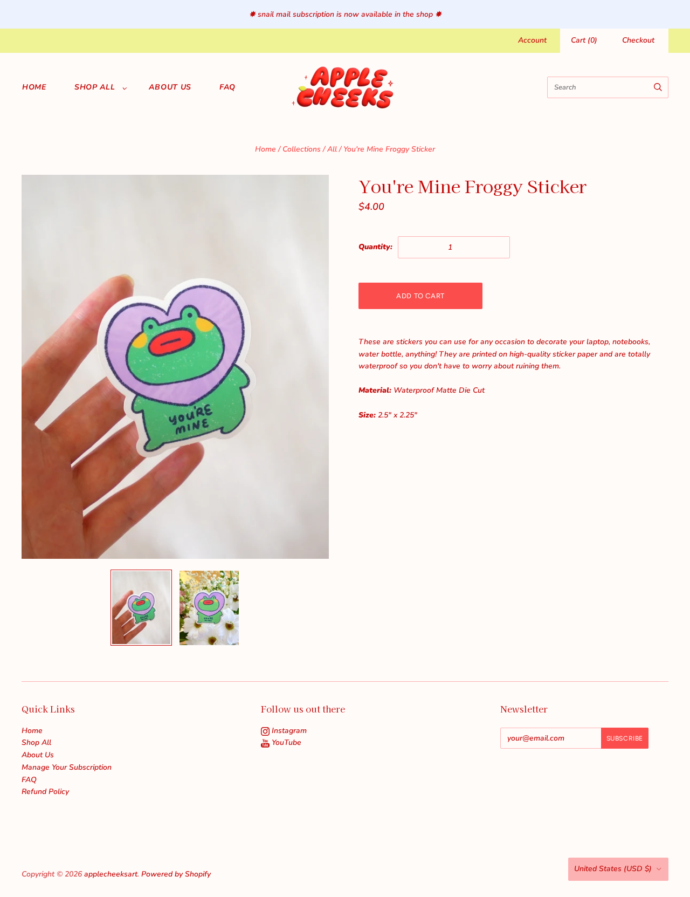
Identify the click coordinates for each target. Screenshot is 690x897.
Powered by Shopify (176, 874)
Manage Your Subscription (67, 767)
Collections (301, 149)
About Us (170, 87)
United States (613, 869)
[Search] (657, 87)
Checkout (638, 40)
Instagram (288, 730)
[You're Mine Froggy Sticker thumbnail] (141, 608)
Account (532, 40)
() (584, 40)
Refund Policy (45, 791)
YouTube (285, 742)
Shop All (94, 87)
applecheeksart (110, 874)
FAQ (227, 87)
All (332, 149)
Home (34, 87)
